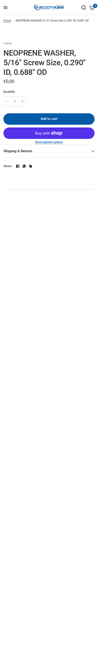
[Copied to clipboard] (30, 166)
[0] (91, 7)
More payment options (49, 142)
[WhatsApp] (24, 166)
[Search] (84, 7)
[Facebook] (18, 166)
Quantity (9, 91)
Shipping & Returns (17, 151)
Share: (7, 166)
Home (7, 20)
